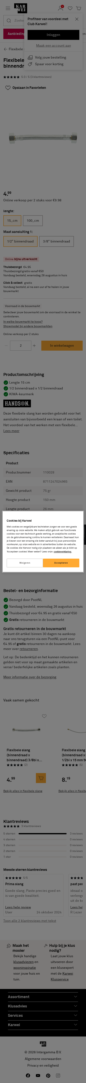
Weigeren (24, 563)
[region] (43, 541)
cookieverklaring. (63, 552)
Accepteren (61, 563)
